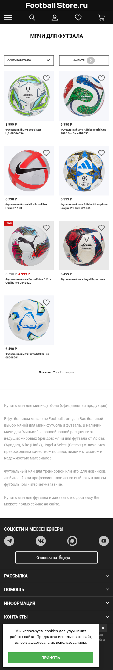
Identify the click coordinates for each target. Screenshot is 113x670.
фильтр (83, 60)
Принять (50, 657)
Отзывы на (46, 558)
